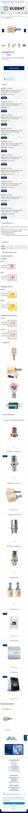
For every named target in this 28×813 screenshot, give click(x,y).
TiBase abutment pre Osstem (14, 514)
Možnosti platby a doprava (14, 787)
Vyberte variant (14, 68)
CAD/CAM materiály (15, 16)
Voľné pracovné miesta (14, 781)
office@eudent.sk (16, 767)
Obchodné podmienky (14, 790)
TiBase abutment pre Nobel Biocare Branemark (14, 420)
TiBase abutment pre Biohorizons (14, 546)
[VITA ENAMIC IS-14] (14, 30)
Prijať (14, 803)
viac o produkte (5, 59)
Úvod (3, 16)
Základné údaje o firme (14, 777)
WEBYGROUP (16, 811)
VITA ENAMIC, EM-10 (14, 577)
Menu (4, 13)
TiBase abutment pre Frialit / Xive (14, 451)
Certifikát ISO (14, 780)
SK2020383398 (16, 770)
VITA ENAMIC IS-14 (7, 709)
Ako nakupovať (14, 788)
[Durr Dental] (11, 738)
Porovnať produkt (9, 78)
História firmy (14, 779)
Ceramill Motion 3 (14, 672)
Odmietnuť (14, 808)
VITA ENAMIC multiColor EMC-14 (14, 483)
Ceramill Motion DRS (14, 640)
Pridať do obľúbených (10, 79)
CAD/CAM (7, 16)
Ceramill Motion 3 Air (14, 609)
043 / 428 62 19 (15, 766)
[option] (11, 738)
